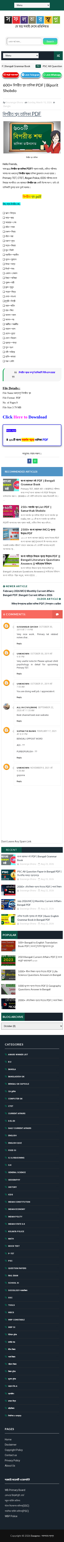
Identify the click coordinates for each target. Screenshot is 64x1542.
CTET (10, 1106)
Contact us (11, 1455)
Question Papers (17, 1268)
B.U (9, 1062)
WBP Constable (16, 1320)
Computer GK (15, 1099)
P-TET (11, 1253)
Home (8, 1439)
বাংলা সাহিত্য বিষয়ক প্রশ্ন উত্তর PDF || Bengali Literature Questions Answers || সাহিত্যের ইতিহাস (40, 559)
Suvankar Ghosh (27, 626)
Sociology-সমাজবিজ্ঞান (17, 1290)
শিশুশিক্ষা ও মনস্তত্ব (14, 1416)
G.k (9, 1165)
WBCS (11, 1312)
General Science (17, 1172)
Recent (11, 849)
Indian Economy (16, 1209)
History (12, 1187)
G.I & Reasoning (16, 1158)
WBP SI (11, 1327)
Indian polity (15, 1217)
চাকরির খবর (11, 1342)
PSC (29, 66)
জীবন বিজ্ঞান (11, 1349)
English (12, 1135)
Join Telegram (32, 75)
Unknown (23, 653)
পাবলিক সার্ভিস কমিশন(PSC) (17, 1511)
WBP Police (11, 1516)
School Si (13, 1283)
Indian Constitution (19, 1202)
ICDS (10, 1195)
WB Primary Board (15, 1490)
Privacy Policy (12, 1460)
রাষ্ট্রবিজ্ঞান (11, 1408)
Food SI (12, 1150)
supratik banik (26, 731)
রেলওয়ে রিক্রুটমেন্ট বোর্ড (14, 1495)
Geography (14, 1180)
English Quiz (15, 1143)
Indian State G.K (16, 1224)
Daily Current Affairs (19, 1128)
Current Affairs (16, 1113)
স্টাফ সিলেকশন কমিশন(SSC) (17, 1505)
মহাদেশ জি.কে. (13, 1386)
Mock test (14, 1246)
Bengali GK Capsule (18, 1084)
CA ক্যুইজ (12, 1091)
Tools (11, 1305)
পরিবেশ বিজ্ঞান (12, 1364)
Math (11, 1239)
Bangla (6, 106)
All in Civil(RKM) (27, 707)
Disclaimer (11, 1444)
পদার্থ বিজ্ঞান (11, 1357)
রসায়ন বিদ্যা (12, 1401)
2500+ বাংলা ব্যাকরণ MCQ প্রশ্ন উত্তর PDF (38, 531)
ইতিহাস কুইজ (12, 1334)
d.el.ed (11, 1121)
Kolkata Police (16, 1231)
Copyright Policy (14, 1450)
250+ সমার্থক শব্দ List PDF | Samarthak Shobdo (36, 508)
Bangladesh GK (16, 1077)
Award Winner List (18, 1054)
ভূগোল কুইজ (12, 1379)
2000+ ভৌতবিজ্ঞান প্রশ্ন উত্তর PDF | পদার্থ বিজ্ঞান (39, 886)
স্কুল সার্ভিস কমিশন (12, 1500)
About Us (10, 1465)
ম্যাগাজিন (11, 1393)
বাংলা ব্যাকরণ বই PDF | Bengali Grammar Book (38, 482)
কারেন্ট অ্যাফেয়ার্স (12, 75)
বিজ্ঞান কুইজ (12, 1371)
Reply (19, 644)
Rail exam (13, 1275)
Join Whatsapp (53, 75)
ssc (10, 1298)
